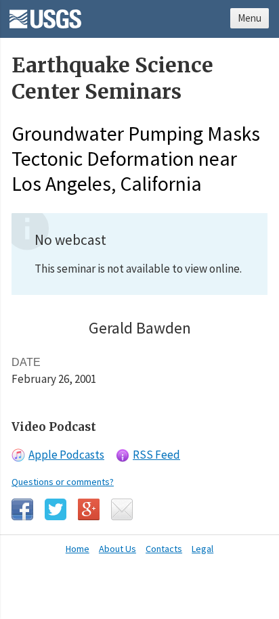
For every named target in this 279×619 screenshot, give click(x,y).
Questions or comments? (63, 482)
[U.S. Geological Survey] (45, 14)
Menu (249, 18)
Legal (202, 549)
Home (77, 549)
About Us (117, 549)
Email (122, 509)
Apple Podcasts (66, 454)
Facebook (22, 509)
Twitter (55, 509)
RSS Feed (156, 454)
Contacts (164, 549)
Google (89, 509)
